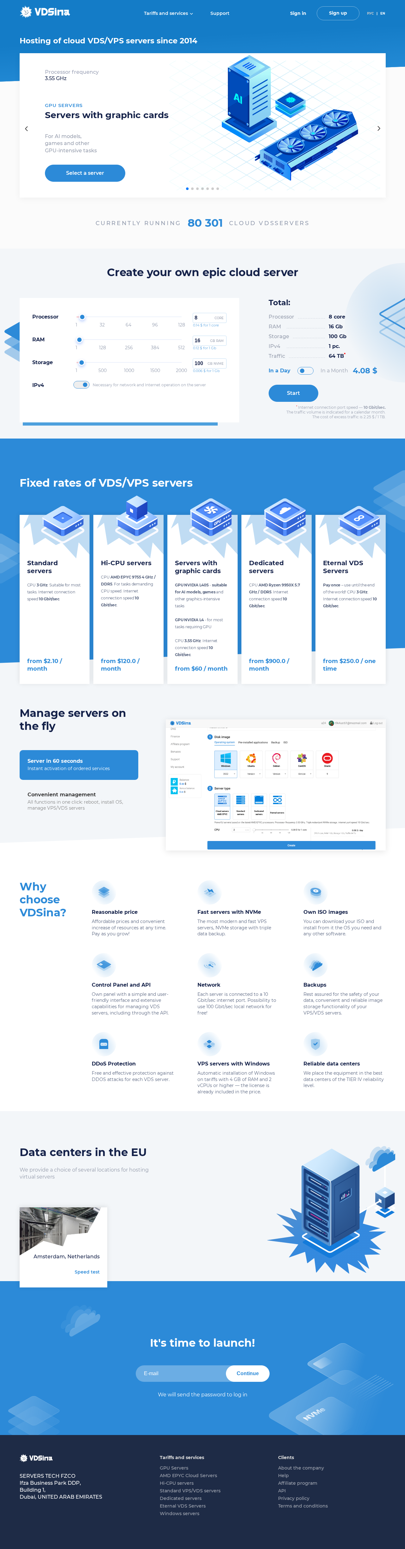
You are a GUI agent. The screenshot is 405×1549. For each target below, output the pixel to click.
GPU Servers (174, 1468)
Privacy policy (293, 1498)
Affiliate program (297, 1483)
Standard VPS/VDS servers (190, 1491)
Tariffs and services (166, 13)
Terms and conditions (303, 1506)
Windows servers (179, 1513)
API (282, 1491)
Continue (248, 1373)
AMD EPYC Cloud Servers (188, 1475)
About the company (301, 1468)
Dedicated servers (181, 1498)
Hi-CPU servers (177, 1483)
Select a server (85, 173)
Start (293, 393)
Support (219, 13)
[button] (187, 188)
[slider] (82, 317)
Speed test (87, 1272)
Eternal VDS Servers (183, 1506)
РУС (370, 13)
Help (283, 1475)
